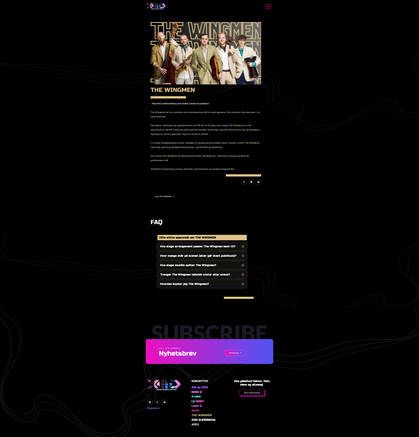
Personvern (153, 408)
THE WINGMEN (201, 415)
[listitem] (202, 246)
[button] (268, 6)
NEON (195, 410)
